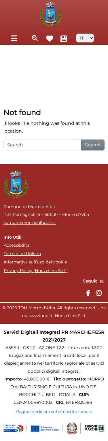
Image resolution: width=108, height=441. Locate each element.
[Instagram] (99, 293)
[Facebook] (88, 293)
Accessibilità (16, 245)
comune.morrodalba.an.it (29, 222)
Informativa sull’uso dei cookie (35, 262)
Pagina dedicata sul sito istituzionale (54, 411)
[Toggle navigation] (14, 38)
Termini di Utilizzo (22, 253)
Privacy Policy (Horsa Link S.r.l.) (36, 270)
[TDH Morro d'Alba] (50, 15)
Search (93, 145)
